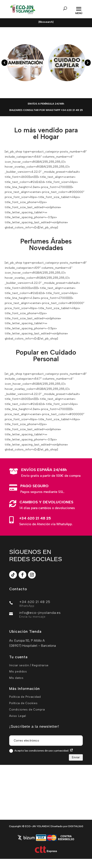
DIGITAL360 (75, 826)
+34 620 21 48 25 (35, 518)
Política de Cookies (23, 703)
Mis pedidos (18, 671)
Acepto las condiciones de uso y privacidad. (42, 750)
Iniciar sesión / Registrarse (29, 665)
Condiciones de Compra (27, 709)
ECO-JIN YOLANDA (37, 826)
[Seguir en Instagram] (32, 575)
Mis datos (16, 677)
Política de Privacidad (25, 696)
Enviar (76, 757)
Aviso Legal (17, 715)
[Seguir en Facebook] (22, 575)
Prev (4, 62)
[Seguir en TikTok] (13, 575)
